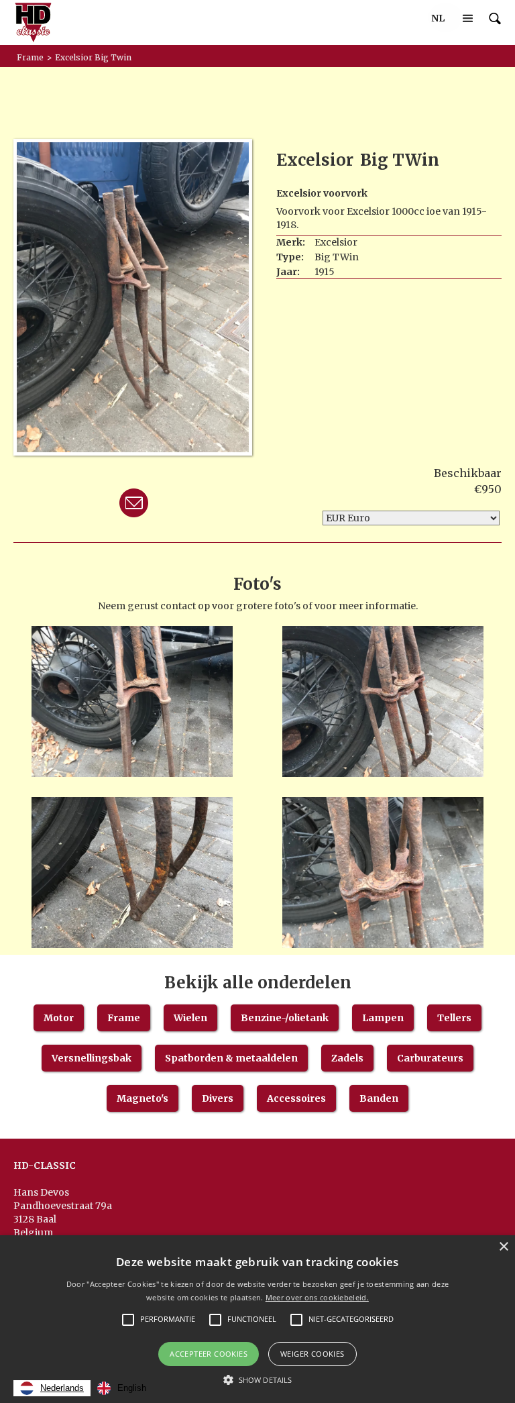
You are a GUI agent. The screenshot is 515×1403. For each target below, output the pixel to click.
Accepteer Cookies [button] (208, 1354)
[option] (122, 1388)
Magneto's (142, 1098)
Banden (378, 1098)
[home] (33, 22)
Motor (59, 1018)
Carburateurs (430, 1058)
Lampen (383, 1018)
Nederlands (62, 1388)
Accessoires (296, 1098)
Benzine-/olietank (285, 1018)
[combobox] (52, 1388)
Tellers (454, 1018)
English (131, 1388)
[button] (438, 18)
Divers (217, 1098)
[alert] (257, 1319)
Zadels (347, 1058)
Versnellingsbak (91, 1058)
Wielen (190, 1018)
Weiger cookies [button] (312, 1354)
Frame (123, 1018)
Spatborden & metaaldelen (231, 1058)
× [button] (503, 1247)
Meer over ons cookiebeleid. (317, 1297)
